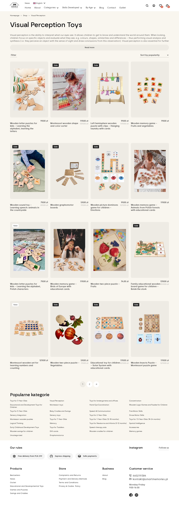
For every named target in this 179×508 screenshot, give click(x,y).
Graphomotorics (57, 435)
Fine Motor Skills (136, 411)
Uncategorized (16, 435)
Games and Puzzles (19, 490)
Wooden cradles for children (101, 431)
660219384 (139, 475)
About (37, 7)
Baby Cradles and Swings (60, 411)
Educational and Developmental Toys (26, 486)
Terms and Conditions (68, 482)
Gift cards (54, 431)
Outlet (122, 7)
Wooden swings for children (21, 431)
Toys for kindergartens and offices (104, 401)
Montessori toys (56, 405)
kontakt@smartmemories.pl (150, 479)
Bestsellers (15, 475)
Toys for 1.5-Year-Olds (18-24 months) (144, 419)
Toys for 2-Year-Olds (98, 415)
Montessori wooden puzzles (21, 419)
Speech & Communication (100, 411)
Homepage (14, 15)
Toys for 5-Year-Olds (18, 411)
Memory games (135, 431)
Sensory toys (55, 415)
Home (28, 7)
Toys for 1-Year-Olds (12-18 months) (104, 419)
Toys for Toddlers (57, 427)
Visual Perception (57, 401)
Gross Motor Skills (136, 415)
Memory (53, 423)
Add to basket (23, 112)
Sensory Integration (18, 415)
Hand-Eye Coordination (99, 405)
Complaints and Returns (70, 475)
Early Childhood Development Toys (24, 427)
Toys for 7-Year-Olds (58, 419)
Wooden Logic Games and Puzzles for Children (148, 405)
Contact (111, 7)
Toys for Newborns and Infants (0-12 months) (108, 423)
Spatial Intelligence (137, 423)
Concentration (135, 401)
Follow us (164, 447)
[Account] (154, 5)
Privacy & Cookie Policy (69, 486)
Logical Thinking (16, 423)
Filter (13, 55)
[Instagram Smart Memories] (136, 495)
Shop (25, 15)
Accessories (134, 427)
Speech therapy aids (98, 427)
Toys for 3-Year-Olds (18, 401)
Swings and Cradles (19, 493)
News (27, 3)
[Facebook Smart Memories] (131, 495)
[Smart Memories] (14, 7)
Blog (101, 7)
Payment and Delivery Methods (73, 479)
